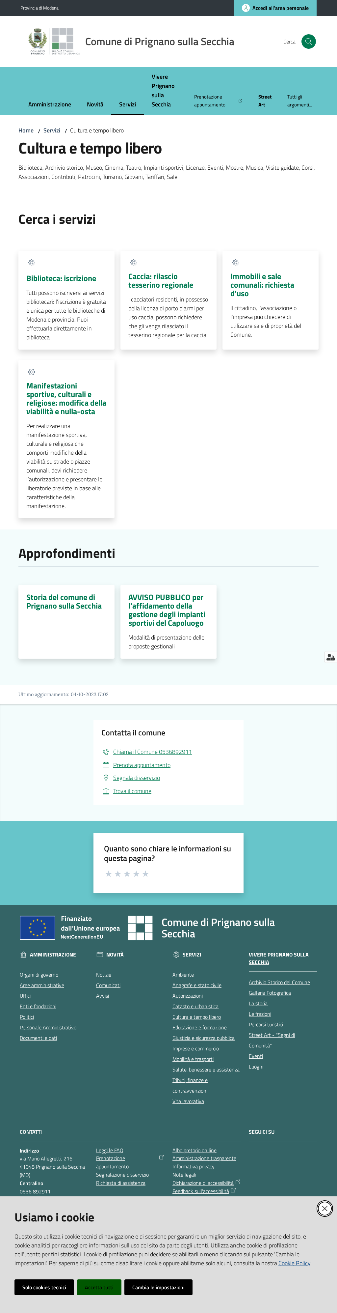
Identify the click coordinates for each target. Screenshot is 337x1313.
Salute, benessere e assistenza (206, 1069)
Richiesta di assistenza (120, 1183)
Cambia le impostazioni (158, 1287)
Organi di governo (39, 975)
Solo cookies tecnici (44, 1287)
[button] (309, 41)
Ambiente (183, 975)
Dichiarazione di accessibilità (203, 1183)
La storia (258, 1003)
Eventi (256, 1056)
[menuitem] (49, 105)
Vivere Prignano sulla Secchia (279, 958)
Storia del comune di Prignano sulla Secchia (64, 601)
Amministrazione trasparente (204, 1158)
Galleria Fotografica (270, 993)
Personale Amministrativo (48, 1027)
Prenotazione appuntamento (112, 1162)
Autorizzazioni (187, 996)
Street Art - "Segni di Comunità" (272, 1040)
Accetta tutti (99, 1287)
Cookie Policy (294, 1263)
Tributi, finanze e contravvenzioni (190, 1085)
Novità (115, 954)
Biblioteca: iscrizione (61, 278)
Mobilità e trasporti (193, 1059)
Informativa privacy (193, 1166)
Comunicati (108, 985)
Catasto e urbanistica (195, 1006)
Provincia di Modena (39, 7)
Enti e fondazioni (38, 1006)
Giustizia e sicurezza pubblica (203, 1038)
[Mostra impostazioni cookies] (330, 657)
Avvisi (102, 996)
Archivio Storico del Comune (279, 982)
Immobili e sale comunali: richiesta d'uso (262, 285)
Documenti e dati (38, 1038)
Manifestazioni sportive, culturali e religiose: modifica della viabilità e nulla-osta (66, 398)
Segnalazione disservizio (122, 1175)
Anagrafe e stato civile (196, 985)
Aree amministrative (42, 985)
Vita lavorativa (188, 1101)
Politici (27, 1017)
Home (26, 130)
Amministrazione (53, 954)
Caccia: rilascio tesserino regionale (160, 280)
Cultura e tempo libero (196, 1017)
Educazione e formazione (199, 1027)
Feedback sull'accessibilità (200, 1191)
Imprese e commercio (195, 1048)
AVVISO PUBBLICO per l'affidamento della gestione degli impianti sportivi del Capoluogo (166, 610)
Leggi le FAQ (109, 1150)
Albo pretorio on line (194, 1150)
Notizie (103, 975)
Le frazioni (260, 1014)
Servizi (51, 130)
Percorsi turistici (266, 1024)
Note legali (184, 1175)
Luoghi (256, 1066)
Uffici (25, 996)
